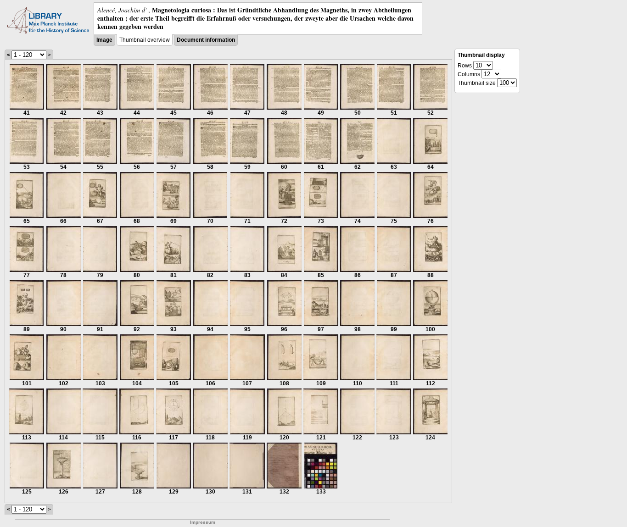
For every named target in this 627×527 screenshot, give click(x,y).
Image (104, 40)
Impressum (202, 522)
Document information (206, 40)
